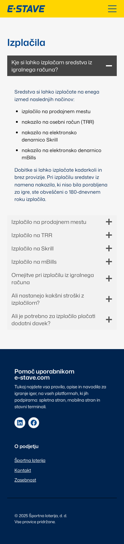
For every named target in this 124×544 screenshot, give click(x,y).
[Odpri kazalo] (112, 9)
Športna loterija (29, 460)
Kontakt (22, 470)
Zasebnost (25, 480)
